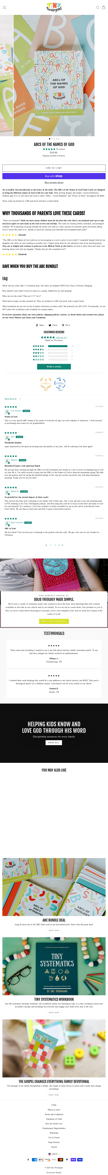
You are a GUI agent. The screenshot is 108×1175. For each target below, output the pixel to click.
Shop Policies (54, 1142)
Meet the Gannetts (54, 621)
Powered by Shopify (54, 1173)
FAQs (54, 1105)
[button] (49, 149)
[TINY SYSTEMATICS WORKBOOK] (54, 966)
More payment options (54, 182)
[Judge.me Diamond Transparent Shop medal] (60, 383)
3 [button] (55, 545)
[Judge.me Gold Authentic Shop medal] (45, 383)
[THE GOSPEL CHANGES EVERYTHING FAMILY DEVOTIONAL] (54, 1048)
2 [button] (50, 545)
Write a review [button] (54, 366)
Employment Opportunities (54, 1128)
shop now (54, 930)
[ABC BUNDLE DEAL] (54, 887)
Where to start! (54, 1110)
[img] (11, 407)
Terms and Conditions (54, 1114)
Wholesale (54, 1133)
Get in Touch (54, 1138)
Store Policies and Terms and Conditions (27, 318)
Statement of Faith (54, 1119)
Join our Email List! (54, 1124)
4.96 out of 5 (61, 337)
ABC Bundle (48, 266)
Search (54, 1147)
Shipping (46, 156)
